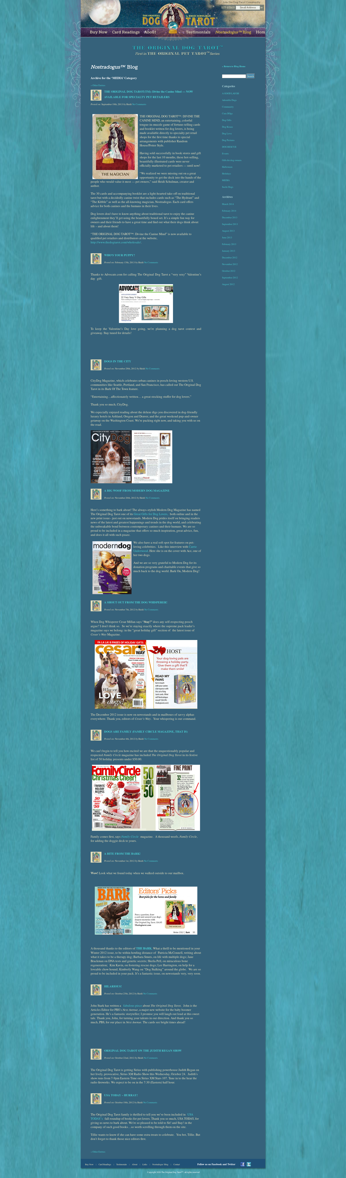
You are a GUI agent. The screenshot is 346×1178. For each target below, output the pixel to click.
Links (144, 1164)
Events (225, 153)
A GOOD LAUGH (230, 93)
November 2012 (230, 264)
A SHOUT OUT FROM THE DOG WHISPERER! (135, 602)
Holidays (226, 173)
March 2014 (228, 204)
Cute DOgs (227, 113)
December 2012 (229, 257)
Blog (233, 32)
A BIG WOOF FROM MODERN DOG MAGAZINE (137, 490)
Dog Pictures (228, 140)
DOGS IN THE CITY (117, 361)
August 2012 (228, 284)
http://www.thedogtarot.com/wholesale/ (116, 242)
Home (261, 32)
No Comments (139, 104)
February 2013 (229, 244)
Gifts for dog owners (231, 160)
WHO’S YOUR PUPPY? (119, 255)
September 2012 (230, 277)
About (150, 32)
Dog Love (227, 133)
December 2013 (229, 217)
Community (228, 106)
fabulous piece (132, 1005)
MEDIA (226, 180)
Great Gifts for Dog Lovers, (151, 514)
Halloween (227, 166)
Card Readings (126, 32)
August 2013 (228, 230)
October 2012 (228, 270)
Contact (176, 1164)
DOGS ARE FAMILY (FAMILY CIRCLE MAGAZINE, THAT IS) (146, 731)
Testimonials (198, 32)
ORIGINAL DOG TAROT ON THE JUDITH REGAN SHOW (143, 1050)
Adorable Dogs (229, 100)
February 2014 (229, 210)
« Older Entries (98, 85)
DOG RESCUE (229, 146)
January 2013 (228, 250)
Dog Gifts (226, 120)
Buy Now (98, 32)
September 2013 (230, 224)
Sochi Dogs (227, 186)
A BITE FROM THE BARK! (122, 853)
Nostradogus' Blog (160, 1164)
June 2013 (227, 237)
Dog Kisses (227, 126)
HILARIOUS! (113, 986)
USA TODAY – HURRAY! (121, 1095)
